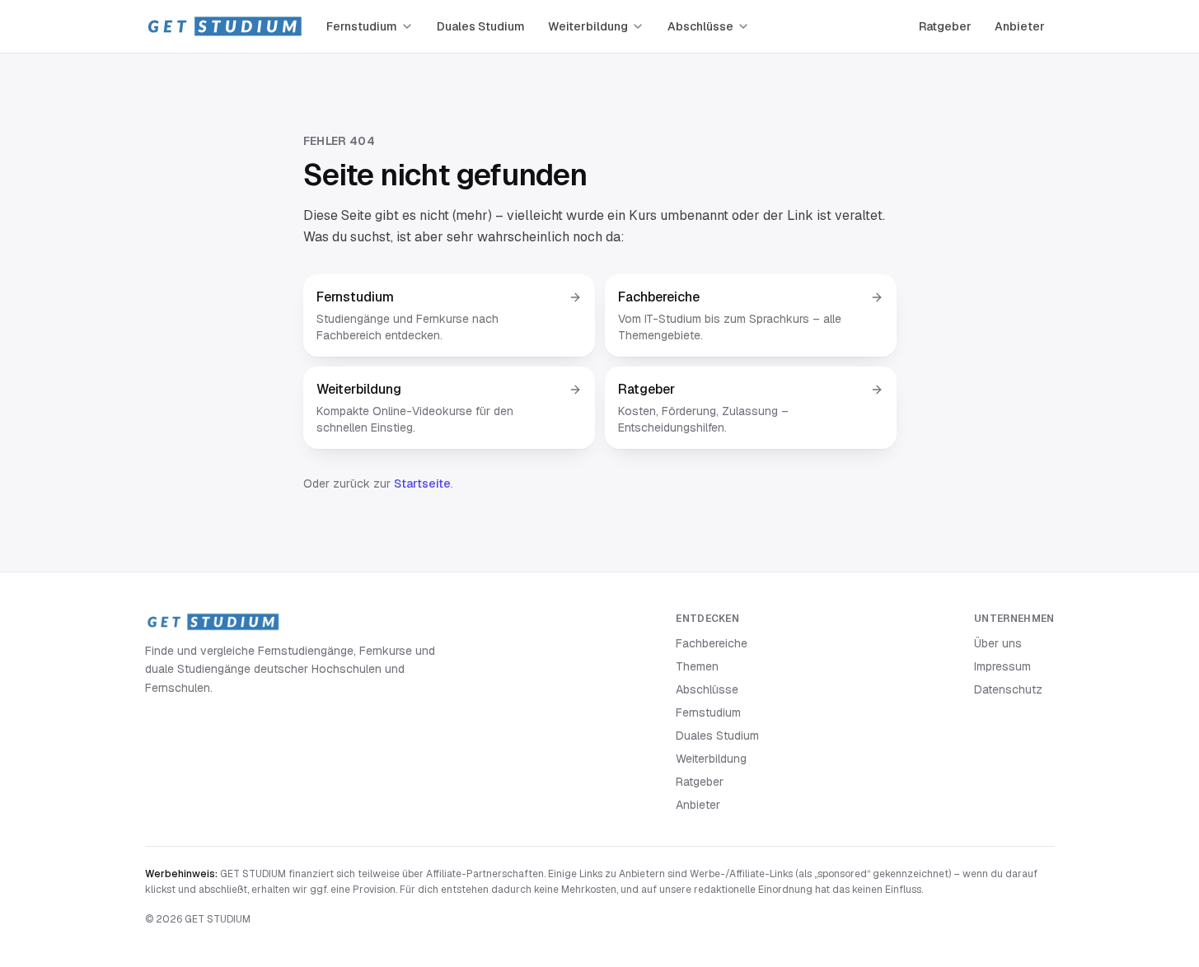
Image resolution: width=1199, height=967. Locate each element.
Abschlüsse (700, 26)
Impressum (1002, 666)
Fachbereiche (711, 643)
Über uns (998, 643)
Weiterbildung (588, 26)
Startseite (422, 483)
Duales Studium (481, 26)
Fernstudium (361, 26)
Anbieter (1020, 26)
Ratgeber (945, 26)
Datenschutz (1008, 689)
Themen (697, 666)
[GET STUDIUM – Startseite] (224, 26)
